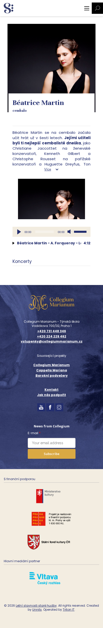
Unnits (37, 609)
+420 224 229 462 (51, 336)
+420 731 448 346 (51, 331)
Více (47, 169)
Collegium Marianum (51, 365)
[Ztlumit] (70, 231)
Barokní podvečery (52, 375)
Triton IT (68, 609)
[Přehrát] (19, 231)
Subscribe (52, 453)
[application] (51, 232)
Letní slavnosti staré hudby (36, 605)
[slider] (81, 231)
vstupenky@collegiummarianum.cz (51, 341)
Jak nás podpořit (51, 395)
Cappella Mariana (51, 370)
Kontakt (51, 389)
